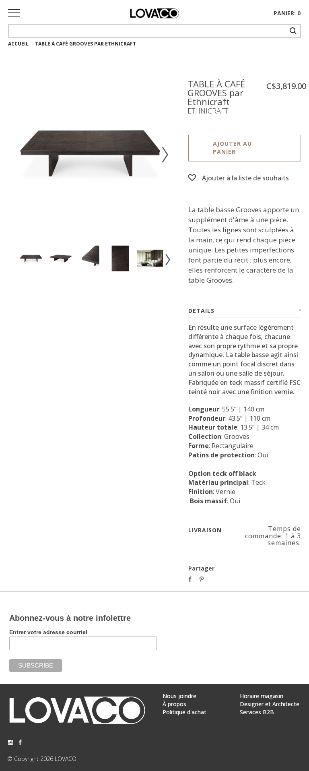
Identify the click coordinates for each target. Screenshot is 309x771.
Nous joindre (179, 696)
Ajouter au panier (232, 147)
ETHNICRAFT (207, 111)
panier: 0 (287, 13)
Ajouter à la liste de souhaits (245, 178)
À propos (174, 704)
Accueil (18, 43)
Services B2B (257, 712)
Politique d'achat (184, 712)
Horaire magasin (261, 696)
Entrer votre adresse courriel (48, 632)
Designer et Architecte (269, 704)
